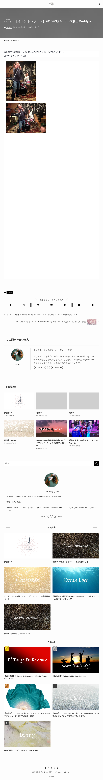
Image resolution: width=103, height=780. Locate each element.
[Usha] (51, 4)
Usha (17, 364)
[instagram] (48, 367)
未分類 (9, 27)
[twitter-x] (44, 367)
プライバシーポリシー (62, 772)
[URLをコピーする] (92, 305)
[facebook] (40, 367)
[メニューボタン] (4, 4)
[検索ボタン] (99, 4)
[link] (35, 367)
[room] (52, 367)
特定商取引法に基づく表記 (42, 772)
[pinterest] (57, 367)
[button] (10, 305)
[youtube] (61, 367)
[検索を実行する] (96, 463)
